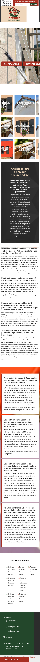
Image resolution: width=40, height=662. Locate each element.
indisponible (8, 1)
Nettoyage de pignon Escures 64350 (22, 597)
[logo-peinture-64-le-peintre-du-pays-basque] (14, 14)
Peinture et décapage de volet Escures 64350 (23, 584)
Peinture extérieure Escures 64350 (33, 570)
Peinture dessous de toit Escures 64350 (11, 599)
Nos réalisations (11, 64)
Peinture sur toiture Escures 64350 (11, 570)
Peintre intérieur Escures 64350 (22, 570)
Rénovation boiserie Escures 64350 (12, 581)
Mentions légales (29, 657)
